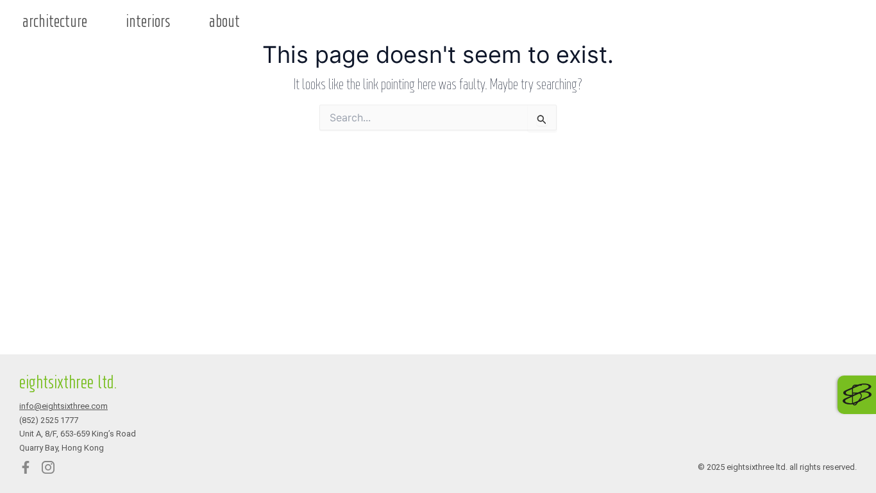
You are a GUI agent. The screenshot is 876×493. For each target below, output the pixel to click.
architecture (54, 22)
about (224, 22)
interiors (148, 22)
